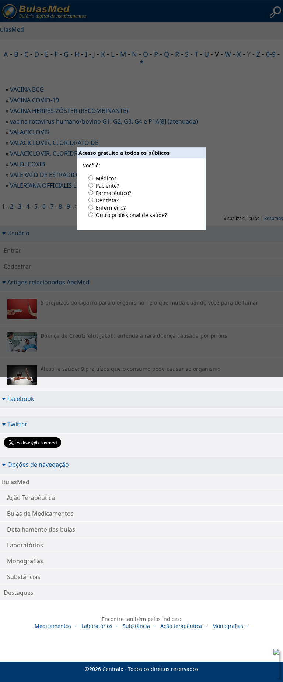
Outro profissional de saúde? (131, 215)
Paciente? (107, 185)
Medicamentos (53, 625)
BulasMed (15, 482)
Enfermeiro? (111, 207)
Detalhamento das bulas (41, 529)
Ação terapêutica (181, 625)
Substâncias (24, 577)
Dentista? (107, 200)
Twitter (17, 424)
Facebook (20, 398)
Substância (136, 625)
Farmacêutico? (113, 192)
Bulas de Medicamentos (40, 513)
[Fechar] (274, 653)
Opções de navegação (38, 464)
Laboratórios (25, 545)
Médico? (106, 178)
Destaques (19, 593)
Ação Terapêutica (31, 498)
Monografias (25, 561)
